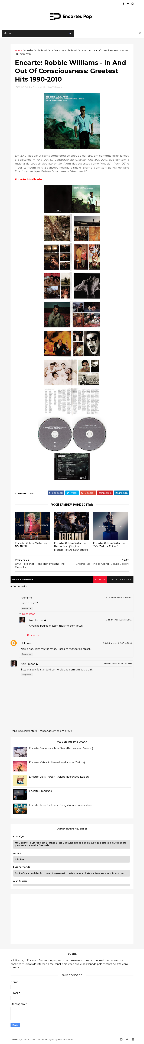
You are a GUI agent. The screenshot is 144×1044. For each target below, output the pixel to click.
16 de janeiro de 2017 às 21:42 (118, 620)
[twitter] (128, 3)
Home (18, 50)
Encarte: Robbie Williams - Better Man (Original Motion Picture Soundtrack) (71, 546)
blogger (100, 579)
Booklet (28, 50)
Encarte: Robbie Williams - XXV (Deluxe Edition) (109, 545)
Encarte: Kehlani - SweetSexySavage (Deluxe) (57, 762)
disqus (113, 579)
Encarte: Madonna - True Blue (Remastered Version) (61, 748)
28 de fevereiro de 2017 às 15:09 (118, 663)
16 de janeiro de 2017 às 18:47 (119, 597)
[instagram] (132, 3)
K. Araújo (18, 836)
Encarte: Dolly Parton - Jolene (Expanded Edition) (59, 776)
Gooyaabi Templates (62, 1039)
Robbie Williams (44, 50)
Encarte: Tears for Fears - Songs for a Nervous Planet (61, 805)
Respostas (28, 614)
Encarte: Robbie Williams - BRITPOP (31, 545)
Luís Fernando (21, 867)
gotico (17, 853)
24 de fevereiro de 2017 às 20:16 (117, 643)
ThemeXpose (28, 1039)
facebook (126, 579)
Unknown (26, 643)
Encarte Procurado (40, 791)
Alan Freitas (36, 620)
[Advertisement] (39, 919)
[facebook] (123, 3)
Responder (27, 608)
